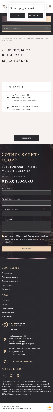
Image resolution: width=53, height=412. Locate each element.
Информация (7, 285)
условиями (38, 239)
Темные (5, 304)
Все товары (7, 316)
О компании (7, 273)
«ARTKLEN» (27, 408)
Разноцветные (8, 312)
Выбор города (35, 15)
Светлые (5, 300)
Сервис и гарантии (10, 281)
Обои (15, 39)
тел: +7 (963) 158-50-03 (21, 98)
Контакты (6, 289)
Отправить (26, 249)
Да (18, 15)
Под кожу (26, 39)
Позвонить (26, 138)
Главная (5, 39)
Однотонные (7, 308)
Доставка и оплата (10, 277)
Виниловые (39, 39)
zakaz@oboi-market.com (21, 361)
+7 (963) (17, 341)
